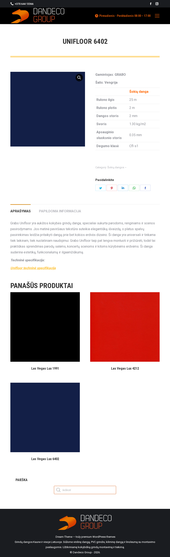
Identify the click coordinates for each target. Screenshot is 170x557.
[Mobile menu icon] (157, 15)
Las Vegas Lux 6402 (45, 459)
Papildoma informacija (60, 211)
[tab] (20, 209)
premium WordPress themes (98, 536)
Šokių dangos (115, 167)
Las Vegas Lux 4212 (125, 368)
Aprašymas (20, 211)
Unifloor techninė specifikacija (33, 268)
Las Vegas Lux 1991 (45, 368)
